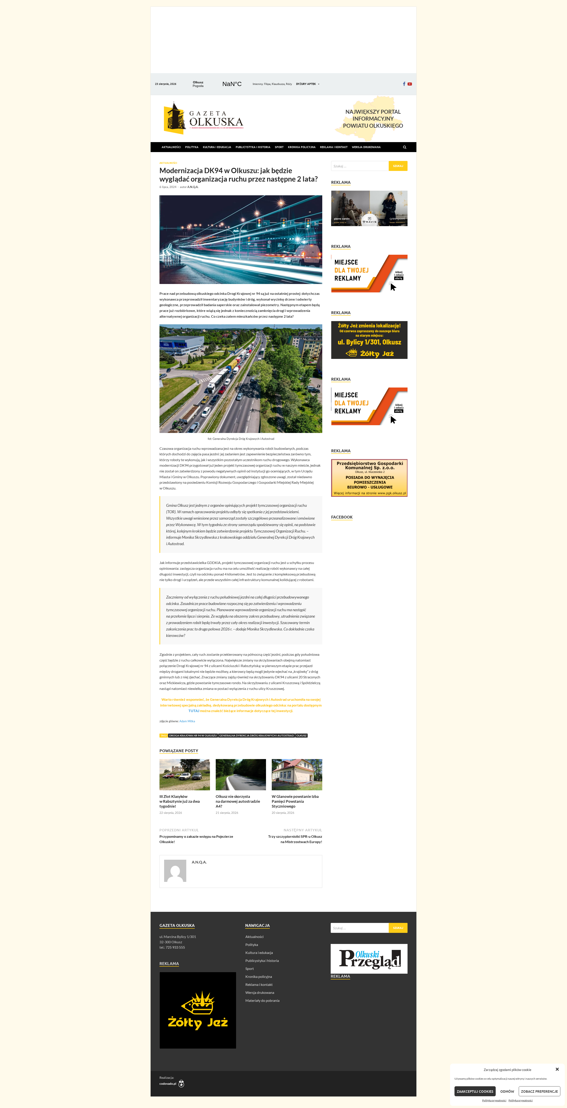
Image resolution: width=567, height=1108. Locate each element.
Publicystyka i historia (253, 147)
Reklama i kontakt (334, 147)
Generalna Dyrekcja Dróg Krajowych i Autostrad (256, 735)
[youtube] (409, 84)
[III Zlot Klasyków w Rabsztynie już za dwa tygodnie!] (184, 791)
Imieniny (258, 84)
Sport (279, 147)
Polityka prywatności (494, 1100)
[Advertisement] (283, 40)
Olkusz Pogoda (215, 84)
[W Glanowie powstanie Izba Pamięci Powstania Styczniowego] (297, 791)
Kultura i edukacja (217, 147)
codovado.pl (167, 1083)
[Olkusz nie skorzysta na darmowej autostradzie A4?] (241, 791)
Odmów (507, 1091)
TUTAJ (194, 711)
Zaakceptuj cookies (475, 1091)
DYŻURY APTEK (306, 84)
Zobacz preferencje (539, 1091)
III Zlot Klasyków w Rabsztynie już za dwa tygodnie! (179, 801)
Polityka (191, 147)
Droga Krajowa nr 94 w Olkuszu (193, 735)
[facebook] (404, 84)
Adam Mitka (187, 721)
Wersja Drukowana (366, 147)
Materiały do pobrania (262, 1000)
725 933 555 (175, 947)
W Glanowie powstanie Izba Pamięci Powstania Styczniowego (295, 801)
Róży (289, 84)
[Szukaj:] (369, 166)
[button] (557, 1069)
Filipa (267, 84)
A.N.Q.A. (192, 187)
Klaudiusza (278, 84)
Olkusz (301, 735)
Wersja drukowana (259, 992)
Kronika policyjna (302, 147)
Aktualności (171, 147)
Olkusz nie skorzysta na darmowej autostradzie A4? (238, 801)
